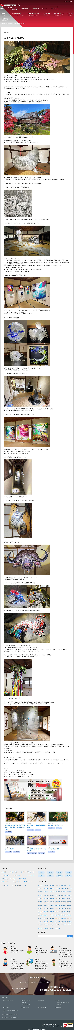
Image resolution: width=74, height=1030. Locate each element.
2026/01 (46, 888)
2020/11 (58, 921)
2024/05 (58, 898)
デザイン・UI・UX (18, 875)
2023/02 (40, 908)
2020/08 (40, 925)
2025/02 (40, 895)
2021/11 (58, 915)
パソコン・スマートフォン (8, 879)
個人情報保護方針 (25, 8)
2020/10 (63, 921)
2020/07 (46, 925)
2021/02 (40, 921)
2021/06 (52, 918)
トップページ (5, 997)
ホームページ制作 (26, 1004)
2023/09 (69, 902)
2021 (50, 876)
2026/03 (69, 885)
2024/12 (52, 895)
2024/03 (69, 898)
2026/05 (58, 885)
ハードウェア (30, 875)
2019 (68, 876)
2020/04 (63, 925)
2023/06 (52, 905)
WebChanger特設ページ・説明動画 (10, 1014)
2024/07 (46, 898)
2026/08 (40, 885)
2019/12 (52, 928)
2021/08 (40, 918)
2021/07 (46, 918)
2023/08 (40, 905)
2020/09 (69, 921)
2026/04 (63, 885)
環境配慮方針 (36, 8)
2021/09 (69, 915)
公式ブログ (53, 8)
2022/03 (69, 912)
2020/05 (58, 925)
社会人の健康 (16, 882)
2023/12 (52, 902)
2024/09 (69, 895)
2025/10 (63, 888)
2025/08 (40, 892)
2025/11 (58, 888)
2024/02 (40, 902)
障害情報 (2, 8)
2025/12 (52, 888)
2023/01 (46, 908)
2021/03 (69, 918)
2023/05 (58, 905)
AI (25, 885)
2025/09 (69, 888)
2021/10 (63, 915)
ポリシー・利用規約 (25, 1007)
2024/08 (40, 898)
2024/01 (46, 902)
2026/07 (46, 885)
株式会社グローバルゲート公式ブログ (10, 1017)
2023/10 (63, 902)
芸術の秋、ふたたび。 (69, 1)
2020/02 (40, 928)
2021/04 (63, 918)
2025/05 (58, 892)
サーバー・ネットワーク (27, 872)
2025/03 (69, 892)
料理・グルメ (22, 879)
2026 (41, 872)
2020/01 (46, 928)
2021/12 (52, 915)
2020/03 (69, 925)
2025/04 (63, 892)
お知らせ (3, 872)
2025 (50, 872)
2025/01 (46, 895)
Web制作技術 (13, 872)
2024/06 (52, 898)
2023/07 (46, 905)
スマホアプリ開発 (16, 885)
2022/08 (40, 912)
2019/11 (58, 928)
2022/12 (52, 908)
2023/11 (58, 902)
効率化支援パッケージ (8, 1000)
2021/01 (46, 921)
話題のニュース (28, 882)
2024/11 (58, 895)
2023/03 (69, 905)
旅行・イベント (5, 882)
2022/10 (63, 908)
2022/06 (52, 912)
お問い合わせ (6, 1007)
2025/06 (52, 892)
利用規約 (44, 8)
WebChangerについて (26, 1000)
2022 (41, 876)
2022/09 (69, 908)
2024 (59, 872)
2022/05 (58, 912)
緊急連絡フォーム (12, 8)
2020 (59, 876)
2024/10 (63, 895)
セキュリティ (4, 885)
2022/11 (58, 908)
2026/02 (40, 888)
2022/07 (46, 912)
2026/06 (52, 885)
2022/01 (46, 915)
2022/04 (63, 912)
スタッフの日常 (5, 875)
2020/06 (52, 925)
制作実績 (24, 1002)
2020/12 (52, 921)
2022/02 (40, 915)
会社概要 (58, 1000)
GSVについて (41, 1000)
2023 (68, 872)
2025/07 (46, 892)
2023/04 (63, 905)
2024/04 (63, 898)
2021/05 (58, 918)
